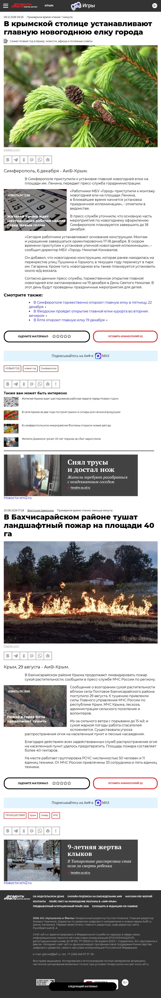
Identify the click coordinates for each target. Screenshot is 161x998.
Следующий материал (82, 986)
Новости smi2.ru (18, 498)
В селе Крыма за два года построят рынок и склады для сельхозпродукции (71, 412)
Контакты (39, 901)
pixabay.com (12, 149)
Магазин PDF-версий (138, 896)
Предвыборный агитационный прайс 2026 (61, 906)
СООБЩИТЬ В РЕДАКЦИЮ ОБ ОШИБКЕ (115, 906)
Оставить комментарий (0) (125, 336)
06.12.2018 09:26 (13, 17)
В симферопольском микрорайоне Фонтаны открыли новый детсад (66, 425)
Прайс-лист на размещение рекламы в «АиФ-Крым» (83, 901)
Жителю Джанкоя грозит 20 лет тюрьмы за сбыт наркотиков (61, 438)
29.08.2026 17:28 (14, 510)
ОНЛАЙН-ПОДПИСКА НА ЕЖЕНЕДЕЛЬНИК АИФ (95, 896)
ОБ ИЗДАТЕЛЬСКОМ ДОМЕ (48, 896)
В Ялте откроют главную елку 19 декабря (69, 320)
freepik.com (11, 646)
